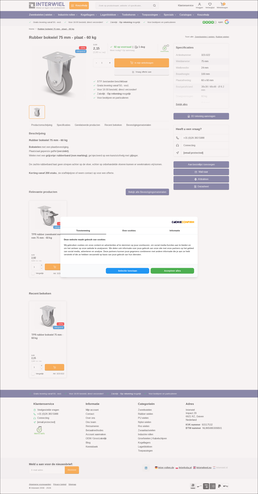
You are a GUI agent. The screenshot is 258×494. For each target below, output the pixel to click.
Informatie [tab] (175, 230)
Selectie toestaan (127, 271)
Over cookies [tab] (129, 230)
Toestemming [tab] (83, 230)
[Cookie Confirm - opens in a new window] (183, 222)
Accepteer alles (172, 271)
